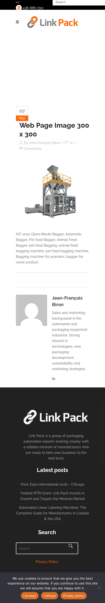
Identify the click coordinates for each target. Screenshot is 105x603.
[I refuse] (98, 587)
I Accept (29, 596)
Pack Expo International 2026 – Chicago (52, 484)
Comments (33, 149)
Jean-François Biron (44, 143)
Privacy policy (73, 596)
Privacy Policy (47, 562)
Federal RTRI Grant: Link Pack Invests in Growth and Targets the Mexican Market (52, 496)
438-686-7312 (32, 8)
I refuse (49, 596)
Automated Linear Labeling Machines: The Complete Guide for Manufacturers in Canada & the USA (52, 513)
